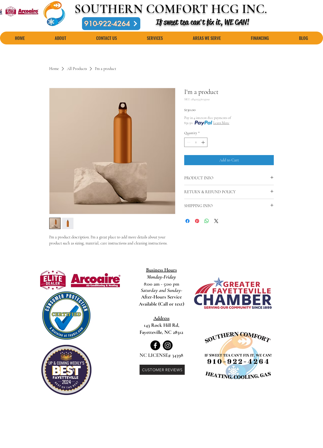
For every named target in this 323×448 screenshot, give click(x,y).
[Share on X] (216, 221)
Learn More (221, 123)
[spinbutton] (195, 142)
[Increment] (203, 142)
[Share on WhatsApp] (207, 221)
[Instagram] (168, 345)
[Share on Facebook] (187, 221)
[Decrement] (188, 142)
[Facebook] (155, 345)
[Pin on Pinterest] (197, 221)
